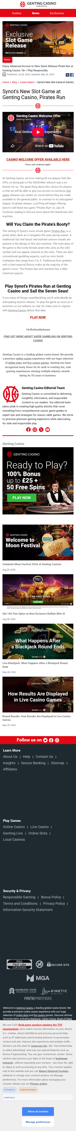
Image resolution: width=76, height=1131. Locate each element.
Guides (16, 13)
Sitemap (57, 763)
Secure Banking (33, 763)
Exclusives (57, 13)
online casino (23, 358)
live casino (39, 1015)
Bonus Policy (51, 897)
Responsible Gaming (19, 897)
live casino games (38, 362)
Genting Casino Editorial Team (43, 388)
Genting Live (13, 833)
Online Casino (14, 827)
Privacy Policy (54, 904)
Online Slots (37, 833)
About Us (10, 757)
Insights (9, 763)
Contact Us (44, 757)
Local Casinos (14, 839)
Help (26, 757)
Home (5, 82)
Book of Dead (64, 1018)
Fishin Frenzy (49, 1018)
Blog (14, 82)
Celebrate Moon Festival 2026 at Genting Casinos (31, 564)
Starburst (35, 1018)
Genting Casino (24, 1007)
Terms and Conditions (20, 904)
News (35, 13)
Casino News (27, 82)
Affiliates (10, 769)
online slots (15, 362)
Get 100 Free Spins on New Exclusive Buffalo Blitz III (33, 613)
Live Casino (39, 827)
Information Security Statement (28, 910)
